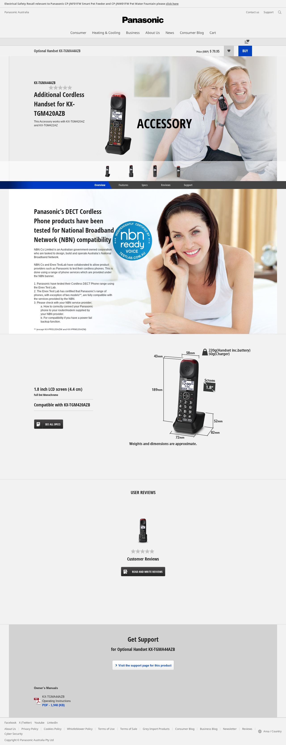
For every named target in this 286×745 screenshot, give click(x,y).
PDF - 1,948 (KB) (53, 705)
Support (188, 185)
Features (123, 185)
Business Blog (208, 729)
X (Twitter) (25, 722)
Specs (145, 185)
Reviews (165, 185)
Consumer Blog (184, 729)
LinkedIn (52, 722)
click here (172, 4)
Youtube (39, 722)
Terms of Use (106, 729)
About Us (10, 729)
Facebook (10, 722)
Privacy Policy (29, 729)
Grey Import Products (156, 729)
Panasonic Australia (16, 12)
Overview (99, 185)
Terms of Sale (128, 729)
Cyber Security (13, 734)
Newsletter (230, 729)
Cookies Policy (52, 729)
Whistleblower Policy (80, 729)
